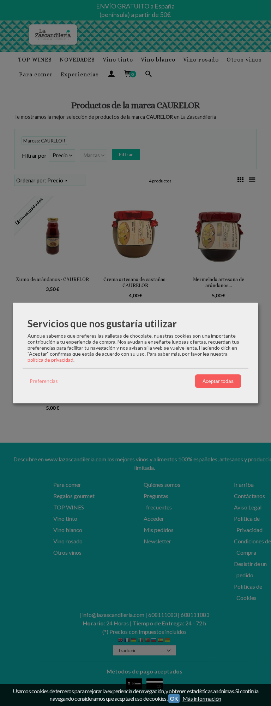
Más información (201, 698)
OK (174, 698)
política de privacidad (50, 360)
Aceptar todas (218, 381)
